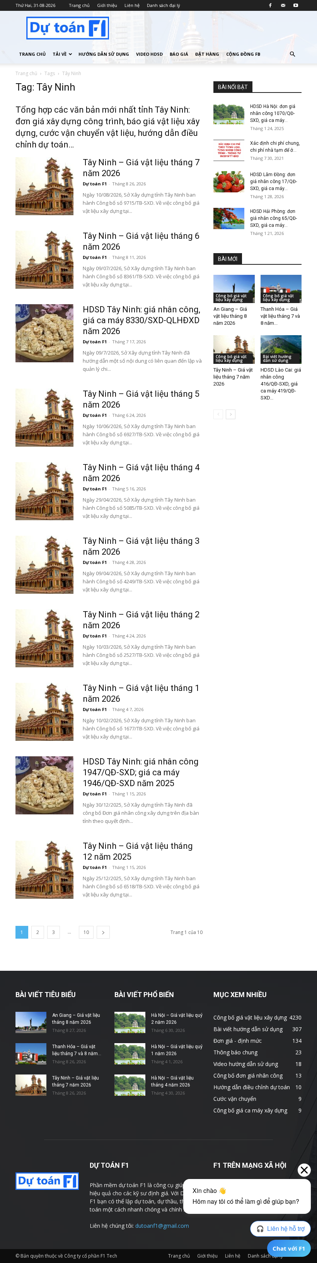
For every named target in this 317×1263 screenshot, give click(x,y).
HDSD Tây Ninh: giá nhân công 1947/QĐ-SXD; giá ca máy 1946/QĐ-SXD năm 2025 (141, 772)
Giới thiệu (107, 5)
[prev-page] (218, 414)
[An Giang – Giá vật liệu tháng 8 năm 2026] (234, 289)
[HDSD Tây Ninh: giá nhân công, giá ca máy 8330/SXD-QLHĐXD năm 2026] (44, 333)
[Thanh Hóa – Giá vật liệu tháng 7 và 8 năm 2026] (281, 289)
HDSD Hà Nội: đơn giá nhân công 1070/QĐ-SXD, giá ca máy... (272, 113)
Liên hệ (132, 5)
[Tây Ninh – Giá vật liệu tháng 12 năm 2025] (44, 870)
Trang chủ (79, 5)
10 (86, 932)
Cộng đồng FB (243, 54)
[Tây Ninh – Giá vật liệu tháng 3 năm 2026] (44, 565)
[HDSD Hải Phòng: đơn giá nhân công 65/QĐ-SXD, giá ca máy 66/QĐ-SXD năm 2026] (228, 218)
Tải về (59, 54)
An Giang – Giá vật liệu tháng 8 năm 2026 (230, 316)
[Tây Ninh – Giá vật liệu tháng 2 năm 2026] (44, 638)
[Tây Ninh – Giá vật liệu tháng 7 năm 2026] (44, 186)
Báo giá (179, 54)
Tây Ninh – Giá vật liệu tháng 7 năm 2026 (233, 377)
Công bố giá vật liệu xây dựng (231, 297)
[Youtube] (296, 5)
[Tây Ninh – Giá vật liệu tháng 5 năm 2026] (44, 418)
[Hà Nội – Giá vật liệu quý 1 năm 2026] (129, 1053)
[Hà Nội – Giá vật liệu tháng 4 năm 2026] (129, 1085)
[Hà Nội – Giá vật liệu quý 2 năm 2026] (129, 1022)
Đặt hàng (207, 54)
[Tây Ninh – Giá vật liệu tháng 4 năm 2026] (44, 491)
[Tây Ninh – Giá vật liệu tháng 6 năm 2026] (44, 260)
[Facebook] (270, 5)
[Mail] (283, 5)
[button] (292, 54)
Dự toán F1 (95, 184)
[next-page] (103, 932)
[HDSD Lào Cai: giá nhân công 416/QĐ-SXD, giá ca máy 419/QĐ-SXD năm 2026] (281, 349)
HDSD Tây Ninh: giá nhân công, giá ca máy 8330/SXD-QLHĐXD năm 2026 (141, 320)
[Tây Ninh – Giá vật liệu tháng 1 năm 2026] (44, 712)
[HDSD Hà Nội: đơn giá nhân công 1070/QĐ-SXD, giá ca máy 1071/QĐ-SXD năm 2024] (228, 113)
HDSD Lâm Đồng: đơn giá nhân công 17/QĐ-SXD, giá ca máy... (273, 181)
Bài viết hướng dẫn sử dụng (277, 358)
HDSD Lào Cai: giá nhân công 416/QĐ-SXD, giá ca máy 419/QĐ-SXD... (281, 384)
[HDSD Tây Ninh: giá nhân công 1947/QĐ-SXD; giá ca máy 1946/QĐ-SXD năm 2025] (44, 785)
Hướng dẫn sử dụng (103, 54)
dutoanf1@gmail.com (162, 1225)
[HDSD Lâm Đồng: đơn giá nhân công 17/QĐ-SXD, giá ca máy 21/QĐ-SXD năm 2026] (228, 181)
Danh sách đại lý (163, 5)
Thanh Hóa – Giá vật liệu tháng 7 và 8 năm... (280, 316)
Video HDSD (149, 54)
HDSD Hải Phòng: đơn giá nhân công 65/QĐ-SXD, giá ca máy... (273, 218)
